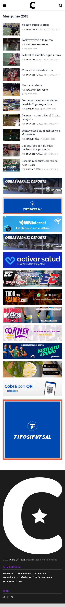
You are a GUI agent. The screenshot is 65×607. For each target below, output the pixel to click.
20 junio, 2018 (30, 48)
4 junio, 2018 (52, 169)
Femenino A (24, 573)
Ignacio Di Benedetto (37, 44)
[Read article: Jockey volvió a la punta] (11, 44)
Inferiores (25, 577)
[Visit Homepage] (32, 5)
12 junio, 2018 (53, 75)
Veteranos (8, 581)
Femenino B (9, 577)
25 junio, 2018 (53, 29)
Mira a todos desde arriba (38, 70)
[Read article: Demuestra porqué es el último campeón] (11, 120)
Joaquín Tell (32, 109)
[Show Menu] (4, 5)
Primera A (8, 573)
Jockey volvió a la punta (37, 40)
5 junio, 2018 (52, 124)
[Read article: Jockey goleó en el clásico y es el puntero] (11, 135)
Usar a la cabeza (32, 85)
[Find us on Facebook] (7, 597)
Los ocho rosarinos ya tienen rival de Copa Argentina (40, 102)
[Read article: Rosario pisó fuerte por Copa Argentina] (11, 165)
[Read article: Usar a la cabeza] (11, 89)
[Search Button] (60, 5)
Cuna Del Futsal (34, 29)
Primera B (40, 573)
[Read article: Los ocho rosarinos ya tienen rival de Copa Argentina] (11, 105)
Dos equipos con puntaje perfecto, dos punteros (37, 147)
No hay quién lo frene (36, 24)
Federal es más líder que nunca (41, 55)
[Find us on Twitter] (12, 597)
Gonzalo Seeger (34, 169)
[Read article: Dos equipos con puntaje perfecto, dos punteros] (11, 150)
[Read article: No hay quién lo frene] (11, 29)
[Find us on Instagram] (4, 597)
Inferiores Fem (43, 577)
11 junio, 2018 (49, 109)
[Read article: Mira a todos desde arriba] (11, 74)
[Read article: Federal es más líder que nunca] (11, 59)
